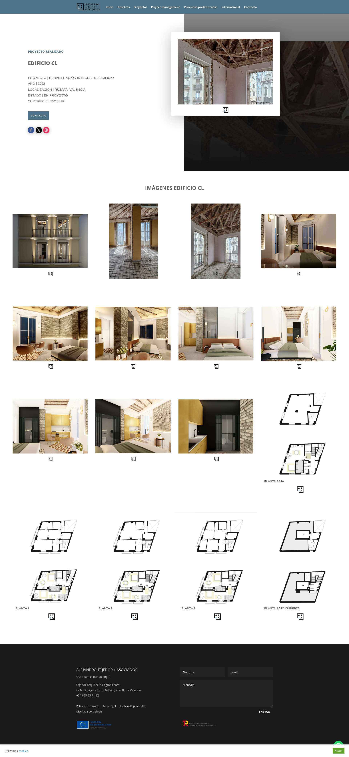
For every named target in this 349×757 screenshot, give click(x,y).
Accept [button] (338, 750)
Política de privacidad (133, 706)
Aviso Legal (109, 706)
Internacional (230, 7)
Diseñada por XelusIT (89, 711)
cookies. (24, 751)
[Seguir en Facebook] (31, 130)
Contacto (250, 7)
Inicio (109, 7)
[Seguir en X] (39, 130)
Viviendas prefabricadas (200, 7)
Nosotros (123, 7)
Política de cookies (87, 706)
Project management (165, 7)
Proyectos (140, 7)
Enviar (264, 711)
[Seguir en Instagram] (46, 130)
